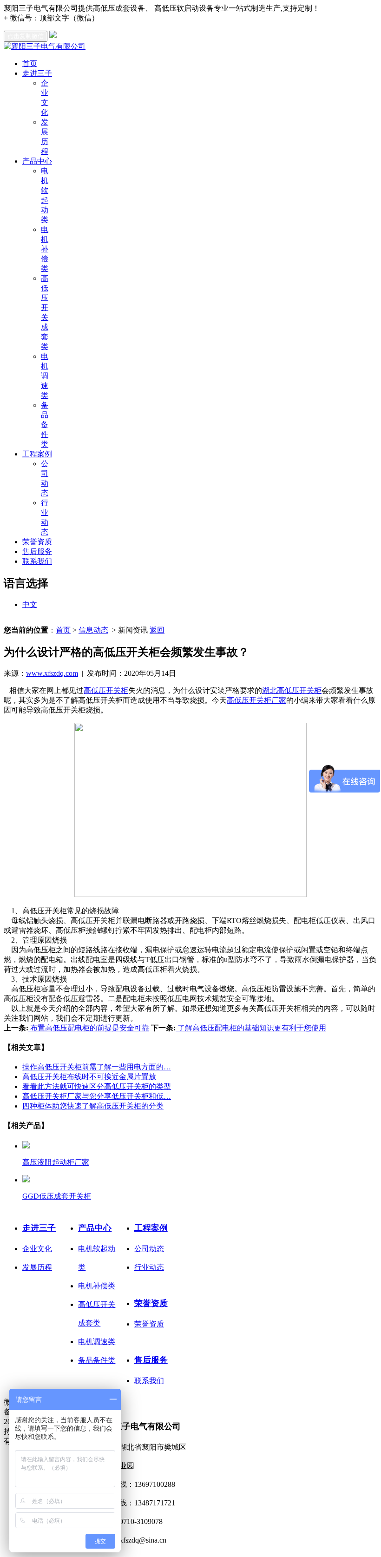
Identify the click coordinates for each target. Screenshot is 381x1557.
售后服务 (37, 551)
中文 (29, 604)
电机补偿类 (44, 248)
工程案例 (37, 454)
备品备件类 (44, 424)
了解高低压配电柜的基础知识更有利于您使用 (251, 1028)
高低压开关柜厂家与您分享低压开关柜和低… (96, 1096)
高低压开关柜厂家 (256, 700)
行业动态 (149, 1267)
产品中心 (37, 161)
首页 (29, 63)
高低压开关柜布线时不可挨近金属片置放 (89, 1077)
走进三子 (37, 73)
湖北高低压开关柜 (292, 690)
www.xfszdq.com (52, 673)
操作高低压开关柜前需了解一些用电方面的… (96, 1067)
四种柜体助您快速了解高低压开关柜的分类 (93, 1106)
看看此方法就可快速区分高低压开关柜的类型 (96, 1086)
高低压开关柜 (106, 690)
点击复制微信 (25, 36)
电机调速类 (44, 375)
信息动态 (93, 630)
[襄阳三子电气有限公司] (44, 46)
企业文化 (37, 1249)
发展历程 (37, 1267)
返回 (157, 630)
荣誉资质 (37, 542)
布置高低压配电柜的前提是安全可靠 (88, 1028)
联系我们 (37, 561)
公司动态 (149, 1249)
